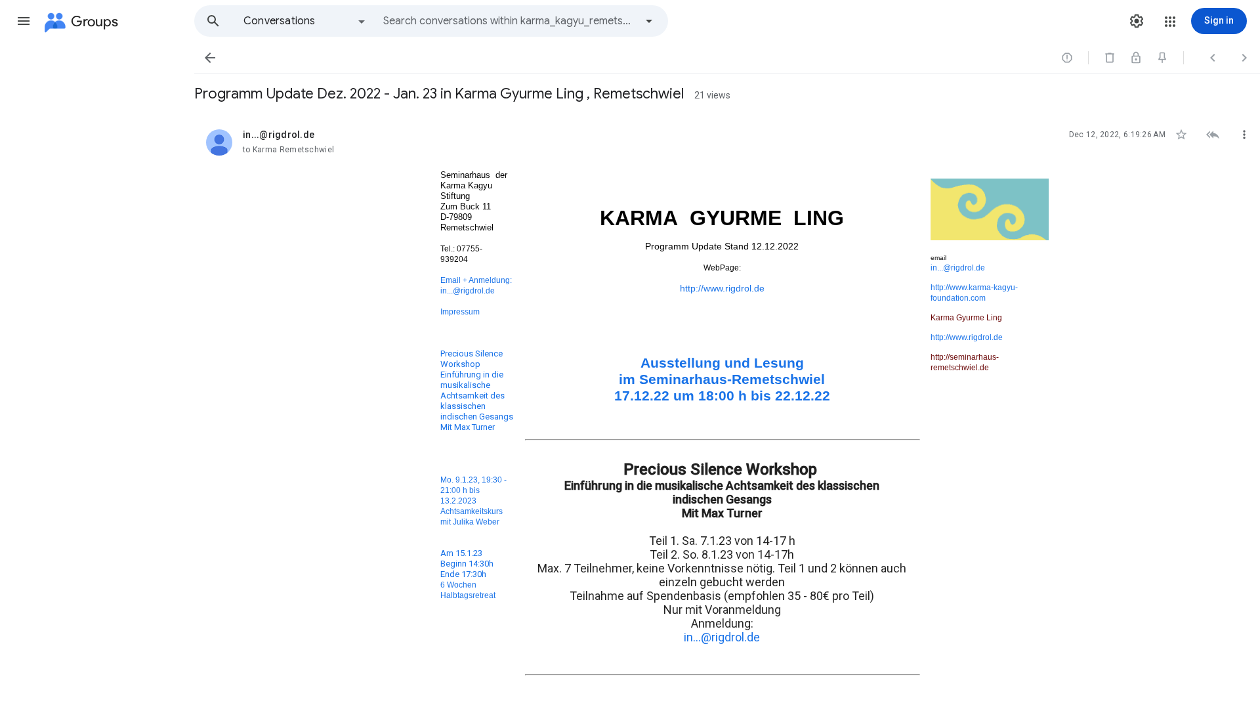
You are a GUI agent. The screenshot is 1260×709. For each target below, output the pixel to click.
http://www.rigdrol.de (722, 288)
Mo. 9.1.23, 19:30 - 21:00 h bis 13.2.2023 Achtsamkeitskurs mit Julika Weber (473, 500)
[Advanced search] (649, 21)
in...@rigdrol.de (467, 290)
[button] (23, 21)
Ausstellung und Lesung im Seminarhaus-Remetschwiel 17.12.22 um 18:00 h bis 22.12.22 (722, 379)
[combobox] (509, 21)
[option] (305, 21)
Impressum (460, 311)
